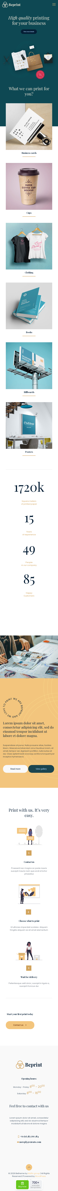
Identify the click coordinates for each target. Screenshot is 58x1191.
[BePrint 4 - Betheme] (11, 4)
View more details (28, 31)
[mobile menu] (54, 4)
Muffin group (34, 1173)
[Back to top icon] (29, 1167)
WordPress (40, 1176)
